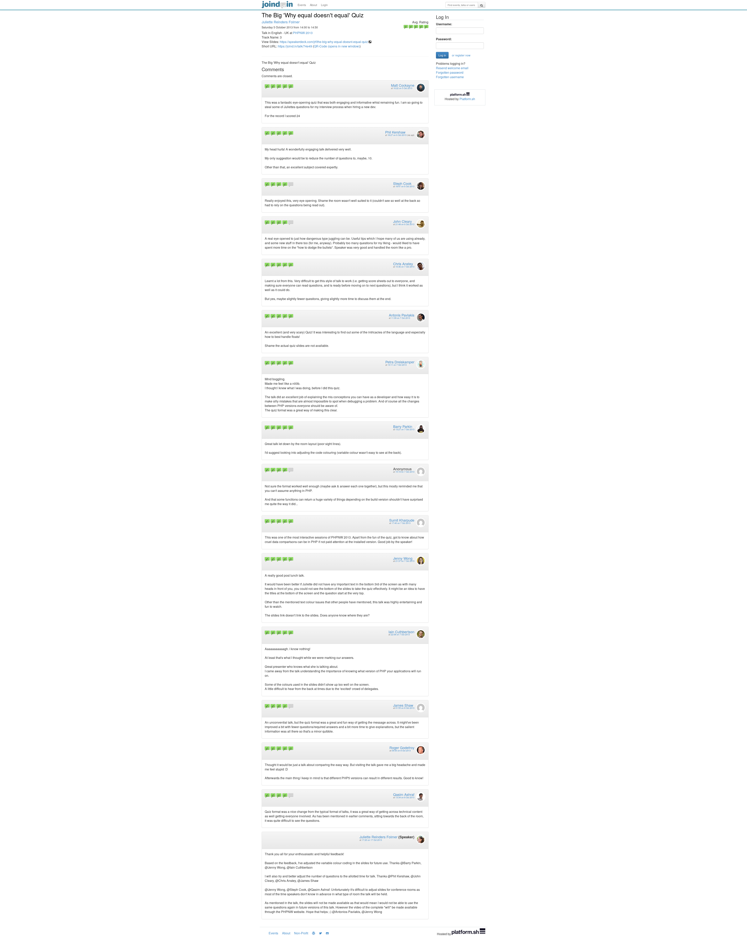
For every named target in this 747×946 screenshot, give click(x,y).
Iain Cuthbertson (401, 631)
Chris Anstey (403, 263)
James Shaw (403, 705)
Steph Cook (402, 183)
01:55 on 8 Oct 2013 (404, 707)
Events (302, 5)
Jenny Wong (402, 558)
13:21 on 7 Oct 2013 (404, 429)
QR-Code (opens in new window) (337, 46)
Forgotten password (449, 72)
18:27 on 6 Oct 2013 (397, 135)
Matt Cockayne (402, 85)
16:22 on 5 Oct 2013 (402, 88)
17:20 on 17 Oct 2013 (372, 839)
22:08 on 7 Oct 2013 (400, 634)
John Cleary (402, 221)
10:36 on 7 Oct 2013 (404, 266)
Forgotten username (450, 77)
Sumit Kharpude (401, 520)
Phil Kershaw (395, 132)
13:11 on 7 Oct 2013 (397, 364)
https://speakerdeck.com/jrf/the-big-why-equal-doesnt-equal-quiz (324, 41)
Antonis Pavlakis (401, 314)
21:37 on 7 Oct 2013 (404, 561)
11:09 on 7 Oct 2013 (400, 317)
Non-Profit (301, 933)
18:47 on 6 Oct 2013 (404, 186)
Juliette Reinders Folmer (281, 21)
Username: (444, 24)
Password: (444, 39)
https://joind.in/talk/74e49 (295, 46)
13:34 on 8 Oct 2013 (404, 797)
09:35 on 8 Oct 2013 (401, 750)
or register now (461, 55)
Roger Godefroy (401, 747)
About (313, 5)
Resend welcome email (452, 68)
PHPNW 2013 (303, 33)
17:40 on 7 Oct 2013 (401, 523)
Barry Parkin (402, 426)
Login (324, 5)
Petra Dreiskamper (399, 361)
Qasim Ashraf (403, 794)
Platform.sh (467, 99)
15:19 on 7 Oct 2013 (404, 471)
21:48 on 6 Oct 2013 (404, 224)
